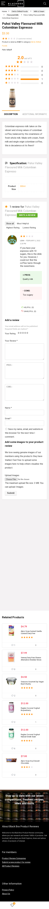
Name (8, 408)
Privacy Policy (8, 890)
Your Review (11, 341)
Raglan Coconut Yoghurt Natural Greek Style (30, 735)
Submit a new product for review (16, 862)
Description (11, 114)
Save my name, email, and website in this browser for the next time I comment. (24, 433)
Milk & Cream (39, 11)
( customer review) (24, 39)
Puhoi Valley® (7, 50)
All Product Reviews (10, 866)
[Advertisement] (24, 527)
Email (8, 418)
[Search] (45, 3)
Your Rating (10, 333)
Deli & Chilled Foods (20, 11)
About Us (6, 894)
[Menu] (3, 3)
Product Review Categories (14, 858)
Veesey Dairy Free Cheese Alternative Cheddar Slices (31, 659)
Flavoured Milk (13, 15)
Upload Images (12, 475)
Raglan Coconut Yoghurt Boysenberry (30, 709)
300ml (22, 186)
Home (4, 11)
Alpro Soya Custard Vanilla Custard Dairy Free (31, 632)
